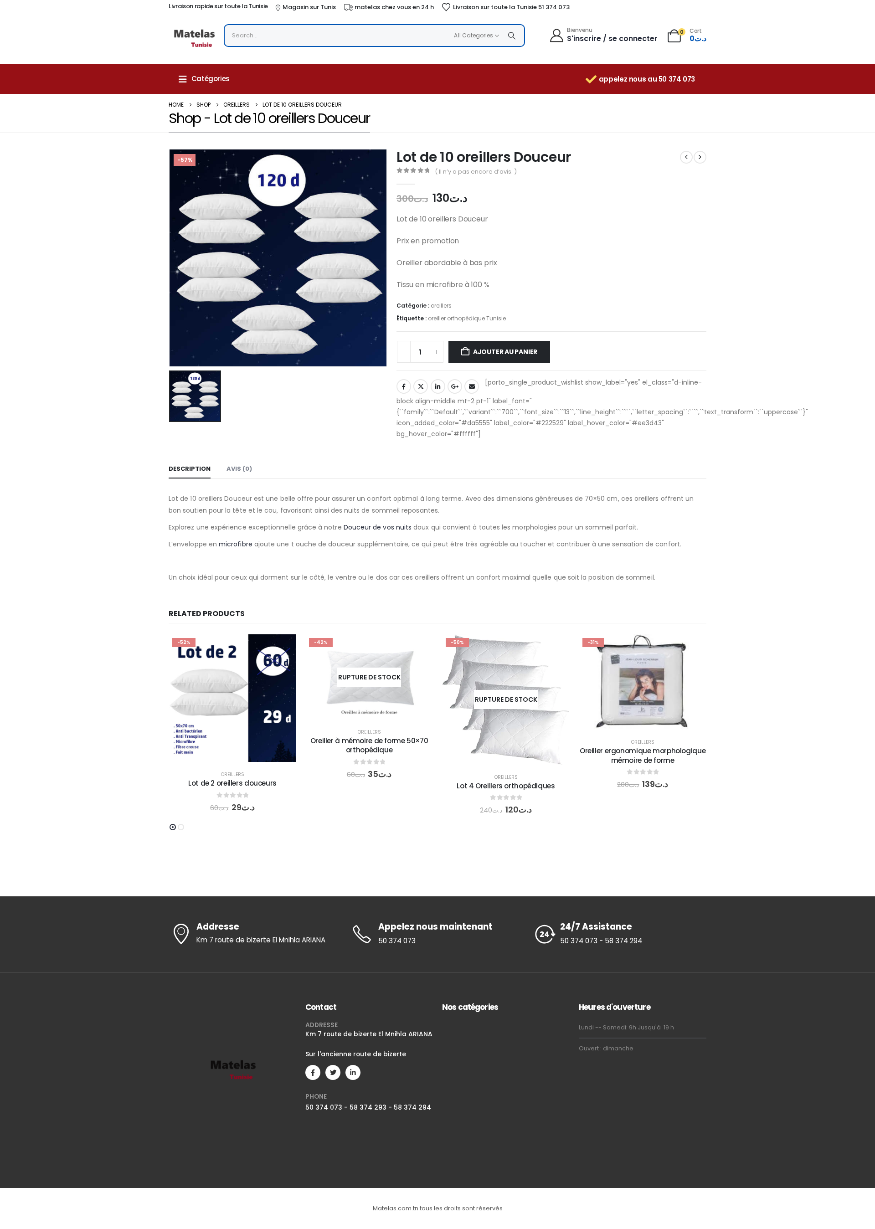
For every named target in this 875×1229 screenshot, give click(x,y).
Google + (455, 386)
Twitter (420, 386)
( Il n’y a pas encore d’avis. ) (476, 171)
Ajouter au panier (505, 351)
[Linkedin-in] (352, 1072)
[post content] (232, 698)
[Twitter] (332, 1072)
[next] (700, 157)
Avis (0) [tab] (239, 468)
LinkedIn (438, 386)
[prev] (686, 157)
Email (471, 386)
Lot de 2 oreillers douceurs (232, 783)
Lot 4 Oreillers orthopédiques (505, 786)
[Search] (511, 35)
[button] (173, 827)
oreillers (441, 305)
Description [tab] (190, 468)
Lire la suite (376, 710)
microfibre (235, 544)
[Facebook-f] (312, 1072)
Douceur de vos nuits (378, 527)
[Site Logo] (194, 38)
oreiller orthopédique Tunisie (467, 318)
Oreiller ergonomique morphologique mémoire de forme (642, 755)
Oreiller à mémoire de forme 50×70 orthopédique (369, 745)
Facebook (403, 386)
